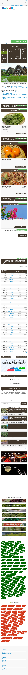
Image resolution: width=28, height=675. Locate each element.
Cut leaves (21, 614)
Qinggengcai (10, 563)
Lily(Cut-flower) (11, 341)
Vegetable (17, 51)
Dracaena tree (13, 629)
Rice (11, 55)
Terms (3, 666)
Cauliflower (16, 560)
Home (12, 5)
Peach (11, 294)
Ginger (3, 574)
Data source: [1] (24, 352)
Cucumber (12, 330)
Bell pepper (12, 332)
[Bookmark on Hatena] (12, 7)
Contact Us (4, 669)
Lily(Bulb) (15, 617)
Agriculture (4, 49)
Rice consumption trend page (14, 533)
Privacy (3, 668)
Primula (10, 623)
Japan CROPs (5, 3)
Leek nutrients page (14, 519)
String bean (4, 595)
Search (24, 403)
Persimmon (17, 58)
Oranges (23, 592)
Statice (3, 611)
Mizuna (3, 551)
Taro (11, 305)
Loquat (3, 586)
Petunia (3, 635)
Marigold (24, 632)
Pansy (11, 343)
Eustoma (11, 339)
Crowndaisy (11, 317)
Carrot (16, 545)
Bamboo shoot (5, 548)
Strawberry (12, 313)
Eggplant (4, 565)
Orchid (11, 309)
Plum (13, 586)
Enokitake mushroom (6, 577)
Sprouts (3, 598)
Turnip (11, 288)
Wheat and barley (17, 55)
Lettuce (3, 563)
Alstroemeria (11, 298)
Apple (12, 292)
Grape (22, 586)
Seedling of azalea (18, 638)
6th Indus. (11, 51)
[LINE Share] (7, 7)
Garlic (20, 571)
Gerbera (9, 611)
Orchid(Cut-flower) (18, 608)
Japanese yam (9, 571)
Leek (21, 557)
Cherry (17, 586)
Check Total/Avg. (22, 235)
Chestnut (24, 58)
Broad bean (19, 595)
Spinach (11, 277)
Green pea (12, 283)
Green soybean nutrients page (14, 505)
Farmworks (4, 658)
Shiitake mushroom (11, 574)
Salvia (18, 632)
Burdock (21, 545)
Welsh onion (11, 347)
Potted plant (11, 300)
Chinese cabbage (11, 324)
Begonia (15, 623)
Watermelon (22, 589)
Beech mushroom (17, 577)
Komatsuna (12, 296)
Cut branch (12, 336)
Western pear (13, 583)
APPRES (4, 671)
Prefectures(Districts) (6, 653)
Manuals (4, 665)
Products (17, 49)
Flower (4, 58)
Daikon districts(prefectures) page (14, 510)
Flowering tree (11, 279)
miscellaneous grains (24, 52)
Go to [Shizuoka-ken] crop (21, 356)
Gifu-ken (22, 5)
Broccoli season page (14, 515)
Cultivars (4, 657)
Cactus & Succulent (4, 61)
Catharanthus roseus (11, 635)
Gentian (3, 608)
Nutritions (4, 661)
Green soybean (11, 290)
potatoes (4, 55)
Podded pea (11, 595)
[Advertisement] (14, 24)
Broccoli (22, 560)
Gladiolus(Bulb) (5, 620)
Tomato (11, 281)
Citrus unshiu (9, 580)
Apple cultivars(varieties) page (14, 500)
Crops (4, 51)
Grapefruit (16, 580)
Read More (24, 448)
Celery (3, 560)
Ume (24, 577)
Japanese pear (11, 322)
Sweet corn (16, 592)
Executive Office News (7, 664)
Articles (23, 49)
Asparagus (9, 560)
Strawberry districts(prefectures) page (14, 524)
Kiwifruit (10, 592)
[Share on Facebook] (3, 7)
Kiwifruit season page (14, 529)
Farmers (11, 49)
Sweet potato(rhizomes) (16, 568)
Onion (12, 326)
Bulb (12, 307)
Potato (24, 568)
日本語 (26, 0)
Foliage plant (11, 285)
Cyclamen (12, 302)
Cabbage (11, 345)
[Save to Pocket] (10, 7)
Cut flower (12, 351)
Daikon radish (11, 315)
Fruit (24, 55)
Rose (12, 319)
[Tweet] (5, 7)
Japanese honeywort (6, 557)
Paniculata (10, 608)
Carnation (11, 334)
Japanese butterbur (13, 554)
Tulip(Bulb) (21, 617)
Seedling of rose (5, 641)
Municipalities (5, 655)
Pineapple (4, 592)
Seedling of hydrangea (7, 638)
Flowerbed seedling (11, 286)
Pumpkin (23, 563)
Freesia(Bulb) (14, 620)
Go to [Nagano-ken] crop (6, 356)
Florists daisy (11, 349)
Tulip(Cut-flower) (5, 614)
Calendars (4, 660)
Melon (16, 589)
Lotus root (12, 548)
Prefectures (17, 5)
